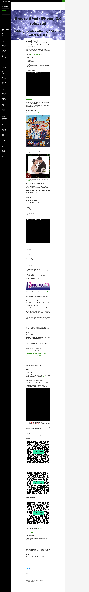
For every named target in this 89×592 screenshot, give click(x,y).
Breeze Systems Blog (6, 1)
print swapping (29, 581)
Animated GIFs (4, 119)
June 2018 (3, 103)
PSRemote (3, 146)
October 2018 (3, 98)
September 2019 (4, 84)
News (40, 39)
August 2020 (3, 71)
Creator (3, 128)
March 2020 (3, 77)
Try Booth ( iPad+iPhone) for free (36, 54)
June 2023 (3, 40)
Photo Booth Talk (29, 180)
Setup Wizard (3, 150)
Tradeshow (3, 151)
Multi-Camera (3, 139)
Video (42, 39)
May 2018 (3, 104)
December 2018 (4, 95)
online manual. (36, 340)
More (43, 269)
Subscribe (4, 10)
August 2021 (3, 61)
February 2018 (4, 108)
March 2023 (3, 44)
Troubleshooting (4, 152)
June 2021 (3, 62)
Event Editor (40, 528)
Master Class (3, 136)
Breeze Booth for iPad (34, 39)
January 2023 (3, 46)
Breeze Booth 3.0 (42, 367)
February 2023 (4, 45)
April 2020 (3, 76)
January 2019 (3, 94)
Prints (2, 145)
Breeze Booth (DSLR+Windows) (31, 545)
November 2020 (4, 68)
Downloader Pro (4, 129)
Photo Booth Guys (29, 99)
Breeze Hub (3, 124)
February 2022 (4, 57)
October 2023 (3, 35)
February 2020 (4, 78)
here (44, 338)
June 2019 (3, 88)
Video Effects (45, 39)
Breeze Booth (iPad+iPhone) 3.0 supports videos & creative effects (38, 43)
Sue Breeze (36, 46)
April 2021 (3, 63)
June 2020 (3, 73)
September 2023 (4, 36)
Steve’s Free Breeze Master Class (31, 303)
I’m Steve (46, 308)
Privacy (60, 1)
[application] (38, 84)
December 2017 (4, 110)
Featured (36, 580)
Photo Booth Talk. (29, 329)
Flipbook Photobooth (4, 131)
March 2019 (3, 92)
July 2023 (3, 39)
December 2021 (4, 60)
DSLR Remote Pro (4, 130)
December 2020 (4, 67)
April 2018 (3, 105)
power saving (41, 580)
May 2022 (3, 55)
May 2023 (3, 41)
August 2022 (3, 51)
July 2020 (3, 72)
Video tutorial (3, 157)
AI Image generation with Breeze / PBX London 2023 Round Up (5, 23)
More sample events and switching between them (34, 430)
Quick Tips (3, 147)
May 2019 (3, 89)
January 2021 (3, 66)
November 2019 (4, 82)
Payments (3, 144)
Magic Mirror (3, 135)
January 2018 (3, 109)
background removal (30, 580)
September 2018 (4, 99)
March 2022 (3, 56)
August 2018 (3, 100)
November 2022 (4, 47)
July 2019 (3, 87)
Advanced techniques (4, 118)
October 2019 (3, 83)
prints (34, 581)
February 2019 (4, 93)
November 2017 (4, 111)
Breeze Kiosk (3, 125)
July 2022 (3, 52)
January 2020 (3, 79)
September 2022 (4, 50)
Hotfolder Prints (4, 134)
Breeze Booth (28, 39)
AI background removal (34, 112)
